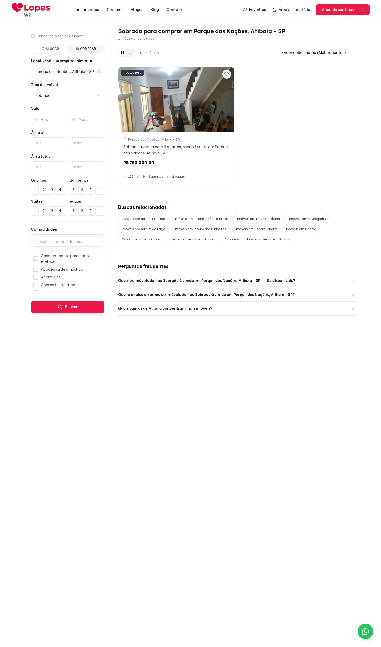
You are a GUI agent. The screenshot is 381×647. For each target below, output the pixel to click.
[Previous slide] (124, 99)
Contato (174, 9)
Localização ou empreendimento (61, 61)
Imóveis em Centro (301, 229)
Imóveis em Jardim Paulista (143, 219)
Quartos (38, 180)
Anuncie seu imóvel (340, 9)
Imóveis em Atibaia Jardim (256, 229)
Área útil (39, 132)
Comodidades (44, 229)
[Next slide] (228, 99)
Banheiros (79, 180)
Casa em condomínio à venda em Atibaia (258, 239)
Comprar (115, 9)
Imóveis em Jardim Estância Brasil (201, 219)
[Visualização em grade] (122, 52)
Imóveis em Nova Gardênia (258, 219)
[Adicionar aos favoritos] (226, 74)
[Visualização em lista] (130, 52)
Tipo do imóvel (44, 84)
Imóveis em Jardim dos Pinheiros (200, 229)
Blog (155, 9)
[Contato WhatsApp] (365, 631)
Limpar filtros (148, 53)
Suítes (37, 201)
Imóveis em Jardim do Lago (143, 229)
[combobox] (67, 95)
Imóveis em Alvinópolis (307, 219)
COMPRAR (88, 48)
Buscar (71, 307)
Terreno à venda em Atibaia (193, 239)
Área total (40, 156)
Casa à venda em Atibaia (142, 239)
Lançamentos (86, 9)
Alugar (137, 9)
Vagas (75, 201)
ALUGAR (52, 48)
